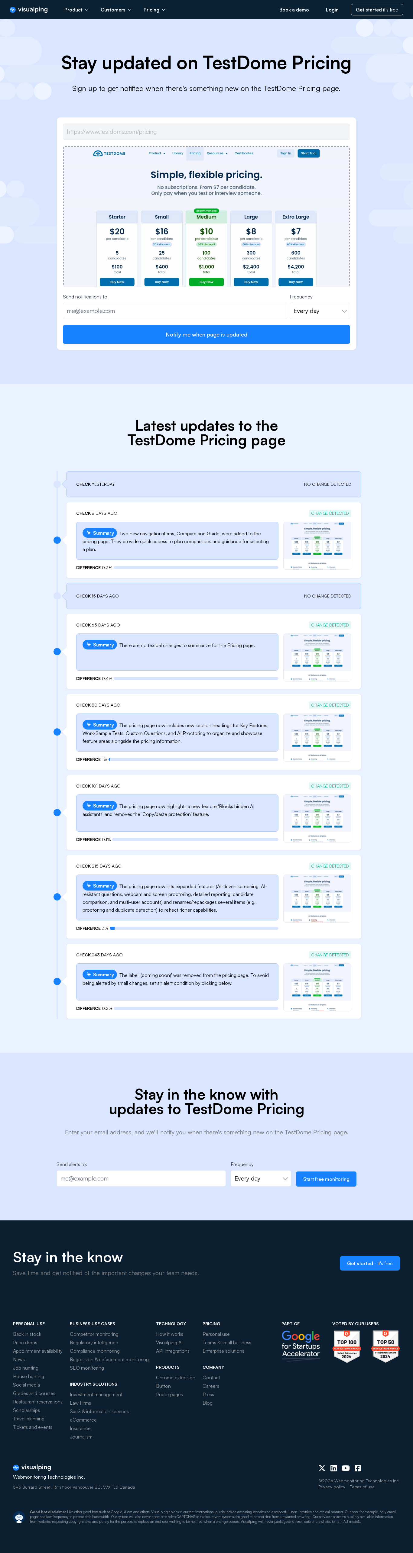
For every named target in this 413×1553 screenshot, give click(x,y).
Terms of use (362, 1486)
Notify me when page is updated (206, 334)
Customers (113, 10)
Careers (211, 1386)
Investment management (96, 1394)
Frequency (301, 297)
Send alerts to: (72, 1164)
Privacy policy (331, 1486)
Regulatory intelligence (94, 1342)
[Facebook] (358, 1468)
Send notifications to (85, 297)
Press (208, 1394)
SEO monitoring (87, 1368)
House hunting (28, 1376)
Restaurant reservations (38, 1402)
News (19, 1359)
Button (163, 1386)
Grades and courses (34, 1393)
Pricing (151, 10)
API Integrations (173, 1351)
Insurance (80, 1428)
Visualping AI (169, 1342)
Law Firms (80, 1403)
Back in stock (27, 1334)
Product (73, 10)
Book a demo (294, 10)
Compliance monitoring (95, 1351)
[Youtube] (346, 1468)
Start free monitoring (326, 1179)
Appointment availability (38, 1351)
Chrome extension (175, 1377)
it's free (377, 10)
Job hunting (25, 1368)
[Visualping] (28, 10)
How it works (169, 1334)
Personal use (216, 1334)
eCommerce (83, 1420)
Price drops (25, 1342)
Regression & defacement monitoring (109, 1359)
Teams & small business (227, 1342)
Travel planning (28, 1419)
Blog (208, 1403)
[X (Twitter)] (322, 1468)
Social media (26, 1385)
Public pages (169, 1394)
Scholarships (26, 1410)
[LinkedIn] (333, 1468)
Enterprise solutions (223, 1351)
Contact (211, 1377)
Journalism (81, 1437)
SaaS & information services (99, 1411)
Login (332, 10)
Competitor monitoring (94, 1334)
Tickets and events (32, 1427)
